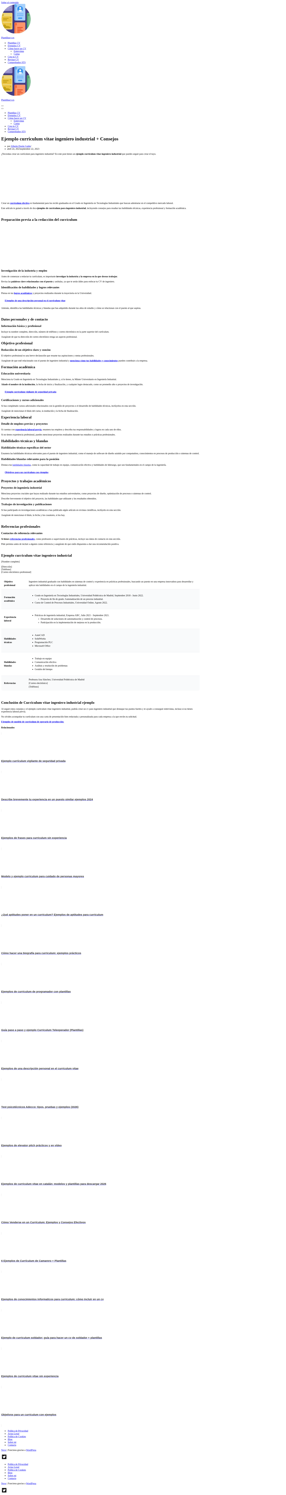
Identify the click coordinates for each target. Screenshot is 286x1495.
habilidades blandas (22, 465)
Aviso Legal (13, 1433)
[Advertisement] (100, 178)
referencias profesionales (22, 539)
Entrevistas (19, 51)
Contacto (12, 1445)
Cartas (17, 54)
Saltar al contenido (10, 2)
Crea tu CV (13, 56)
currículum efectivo (19, 203)
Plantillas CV (14, 43)
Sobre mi (12, 1442)
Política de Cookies (17, 1436)
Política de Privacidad (18, 1431)
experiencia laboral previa (28, 429)
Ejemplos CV (14, 45)
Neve (3, 1450)
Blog (10, 1439)
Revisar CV (13, 59)
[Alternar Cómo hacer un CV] (53, 118)
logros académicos (23, 293)
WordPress (31, 1450)
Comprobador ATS (17, 62)
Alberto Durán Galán (21, 146)
